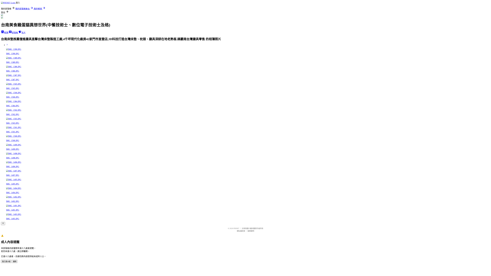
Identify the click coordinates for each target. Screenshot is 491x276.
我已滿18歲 (6, 261)
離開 (14, 261)
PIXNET (236, 228)
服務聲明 (251, 231)
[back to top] (3, 223)
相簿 (6, 33)
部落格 (15, 33)
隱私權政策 (241, 231)
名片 (23, 33)
